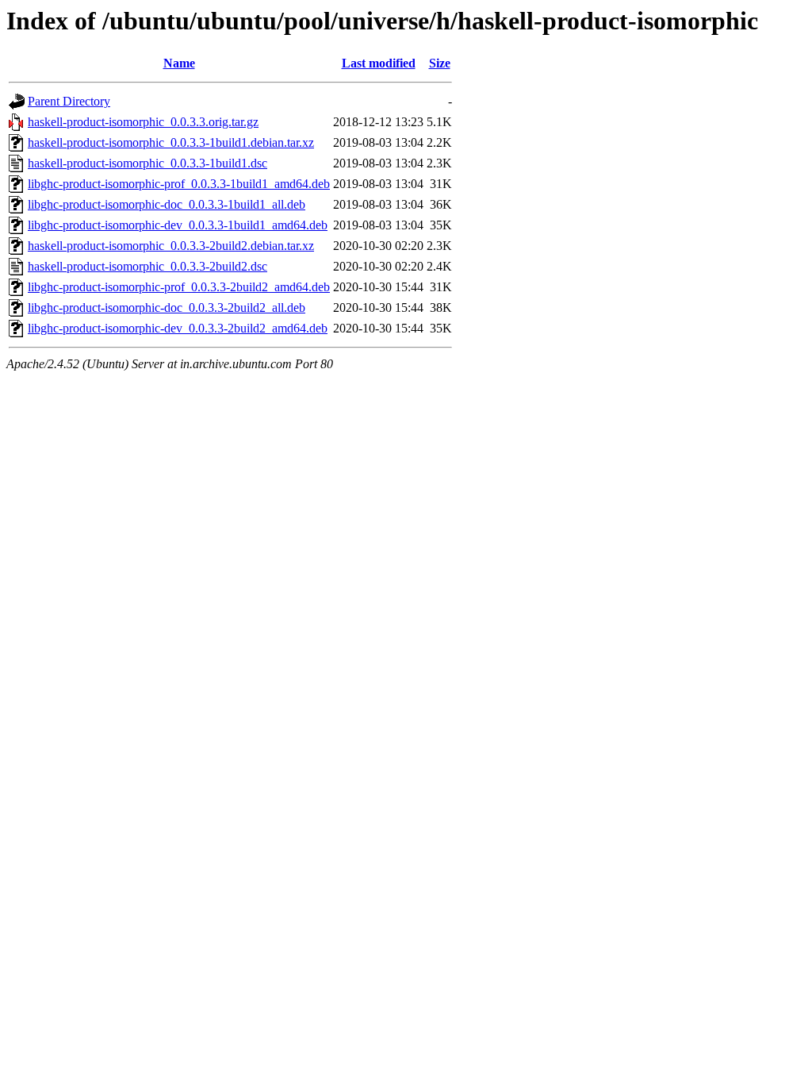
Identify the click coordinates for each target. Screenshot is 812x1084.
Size (439, 63)
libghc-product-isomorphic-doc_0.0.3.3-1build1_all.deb (166, 204)
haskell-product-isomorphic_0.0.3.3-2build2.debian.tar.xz (171, 245)
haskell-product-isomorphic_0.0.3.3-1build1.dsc (147, 163)
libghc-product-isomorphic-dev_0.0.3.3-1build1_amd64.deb (177, 225)
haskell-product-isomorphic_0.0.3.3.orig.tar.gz (143, 122)
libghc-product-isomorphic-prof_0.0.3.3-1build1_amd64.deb (179, 183)
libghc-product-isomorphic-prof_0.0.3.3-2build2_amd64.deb (179, 287)
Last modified (379, 63)
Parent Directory (69, 101)
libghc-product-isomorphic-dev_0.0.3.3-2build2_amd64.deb (177, 328)
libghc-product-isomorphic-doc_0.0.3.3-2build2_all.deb (166, 307)
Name (179, 63)
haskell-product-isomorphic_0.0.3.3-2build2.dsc (147, 266)
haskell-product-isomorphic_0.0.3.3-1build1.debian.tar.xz (171, 142)
